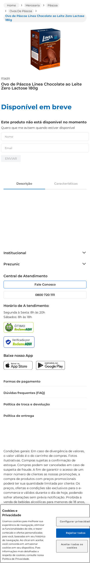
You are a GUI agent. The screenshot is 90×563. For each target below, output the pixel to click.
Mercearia (33, 5)
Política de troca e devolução (26, 404)
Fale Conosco (45, 284)
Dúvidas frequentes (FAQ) (24, 393)
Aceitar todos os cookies (72, 546)
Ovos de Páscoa (21, 11)
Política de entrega (18, 416)
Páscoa (53, 5)
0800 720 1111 (45, 295)
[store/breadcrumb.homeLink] (11, 5)
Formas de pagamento (21, 381)
